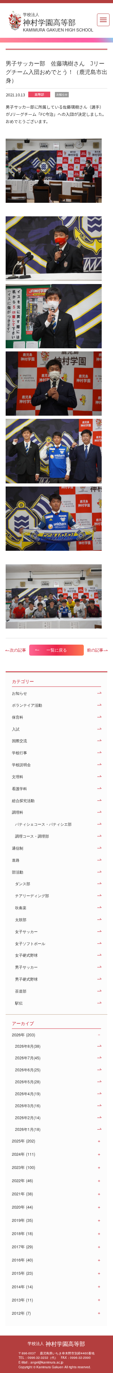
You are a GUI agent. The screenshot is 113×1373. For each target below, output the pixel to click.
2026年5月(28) (27, 1081)
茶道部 (20, 991)
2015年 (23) (22, 1273)
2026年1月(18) (27, 1129)
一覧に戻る (56, 650)
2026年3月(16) (27, 1105)
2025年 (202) (23, 1141)
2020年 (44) (22, 1207)
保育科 (17, 717)
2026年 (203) (23, 1035)
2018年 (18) (22, 1233)
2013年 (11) (22, 1300)
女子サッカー (26, 931)
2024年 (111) (23, 1154)
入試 (15, 729)
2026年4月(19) (27, 1093)
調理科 (17, 812)
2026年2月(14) (27, 1117)
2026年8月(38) (27, 1046)
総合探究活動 (23, 800)
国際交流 (19, 740)
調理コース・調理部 (32, 836)
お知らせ (19, 693)
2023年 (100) (23, 1167)
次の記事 (18, 650)
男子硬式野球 (26, 979)
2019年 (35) (22, 1220)
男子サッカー (26, 967)
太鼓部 (20, 919)
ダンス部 (22, 883)
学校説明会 (21, 764)
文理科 (17, 776)
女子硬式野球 (26, 955)
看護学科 (19, 788)
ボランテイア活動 (27, 705)
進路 (15, 860)
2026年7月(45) (27, 1057)
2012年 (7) (21, 1313)
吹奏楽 (20, 907)
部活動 (17, 872)
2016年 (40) (22, 1260)
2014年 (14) (22, 1287)
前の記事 (95, 650)
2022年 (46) (22, 1180)
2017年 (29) (22, 1247)
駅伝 (19, 1003)
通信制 (17, 848)
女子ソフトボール (30, 943)
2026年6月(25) (27, 1069)
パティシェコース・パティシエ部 (43, 824)
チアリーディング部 (32, 895)
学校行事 (19, 752)
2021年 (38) (22, 1194)
